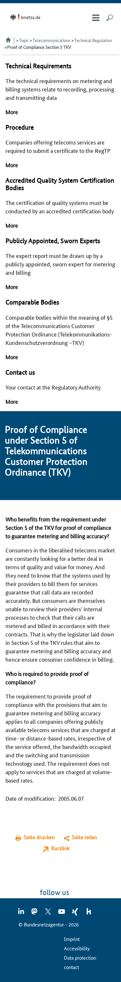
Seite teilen (84, 837)
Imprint (72, 938)
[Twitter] (48, 913)
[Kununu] (88, 913)
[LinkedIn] (21, 913)
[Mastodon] (35, 913)
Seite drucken (39, 837)
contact (71, 967)
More (11, 111)
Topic (24, 40)
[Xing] (75, 913)
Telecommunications (51, 40)
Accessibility (77, 948)
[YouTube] (62, 913)
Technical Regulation (93, 40)
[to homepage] (26, 17)
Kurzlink (60, 848)
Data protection (80, 957)
